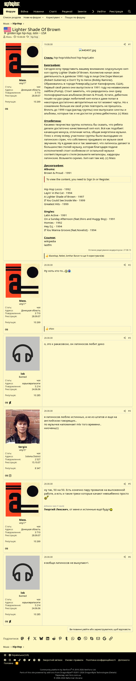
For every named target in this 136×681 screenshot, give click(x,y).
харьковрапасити (31, 383)
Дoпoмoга (123, 660)
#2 (129, 264)
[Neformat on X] (29, 660)
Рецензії (67, 11)
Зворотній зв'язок (53, 660)
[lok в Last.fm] (7, 403)
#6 (129, 556)
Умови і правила (74, 660)
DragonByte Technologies (97, 672)
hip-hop (34, 36)
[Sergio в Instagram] (10, 476)
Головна (8, 663)
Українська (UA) (20, 655)
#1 (129, 44)
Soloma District (32, 456)
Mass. (9, 36)
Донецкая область (30, 89)
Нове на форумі (32, 17)
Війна (24, 11)
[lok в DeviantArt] (10, 403)
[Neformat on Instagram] (10, 660)
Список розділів (12, 17)
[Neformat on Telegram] (24, 660)
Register (104, 179)
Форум (10, 11)
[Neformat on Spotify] (34, 660)
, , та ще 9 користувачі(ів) (76, 255)
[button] (43, 17)
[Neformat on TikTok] (19, 660)
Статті (53, 11)
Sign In (91, 179)
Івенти (82, 11)
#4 (129, 410)
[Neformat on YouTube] (15, 660)
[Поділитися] (124, 44)
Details (113, 672)
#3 (129, 337)
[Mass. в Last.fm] (6, 109)
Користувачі (53, 17)
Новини (38, 11)
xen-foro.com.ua (73, 675)
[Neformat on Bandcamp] (39, 660)
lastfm (48, 245)
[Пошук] (129, 11)
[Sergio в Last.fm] (7, 476)
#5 (129, 483)
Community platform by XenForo (68, 669)
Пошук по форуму (75, 17)
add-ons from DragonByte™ (60, 672)
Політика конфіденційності (101, 660)
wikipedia (50, 241)
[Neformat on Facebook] (5, 660)
